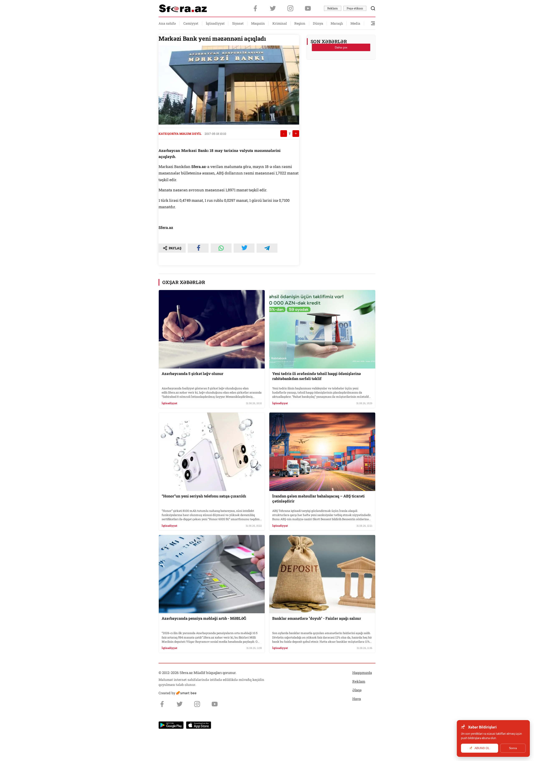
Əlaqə (356, 690)
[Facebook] (255, 8)
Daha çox (341, 47)
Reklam (332, 8)
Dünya (318, 23)
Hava (356, 698)
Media (355, 23)
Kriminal (279, 23)
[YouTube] (307, 8)
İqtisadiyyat (215, 23)
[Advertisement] (341, 73)
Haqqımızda (362, 672)
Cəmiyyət (190, 23)
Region (299, 23)
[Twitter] (272, 8)
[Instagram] (290, 8)
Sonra (513, 748)
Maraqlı (337, 23)
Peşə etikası (355, 8)
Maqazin (258, 23)
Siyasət (238, 23)
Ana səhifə (167, 23)
